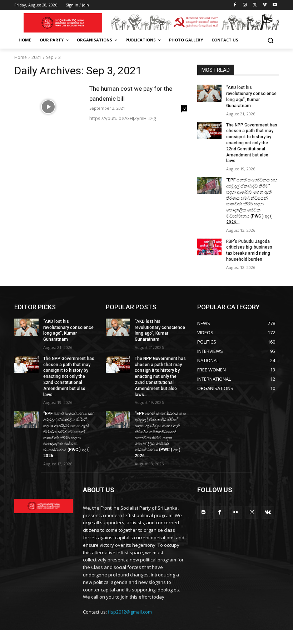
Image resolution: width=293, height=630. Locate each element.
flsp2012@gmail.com (130, 612)
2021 (36, 57)
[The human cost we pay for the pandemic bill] (48, 107)
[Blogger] (203, 512)
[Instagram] (245, 5)
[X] (255, 5)
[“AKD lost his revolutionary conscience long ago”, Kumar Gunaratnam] (209, 93)
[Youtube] (274, 5)
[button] (270, 40)
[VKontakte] (268, 512)
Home (20, 57)
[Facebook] (235, 5)
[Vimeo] (264, 5)
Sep (50, 57)
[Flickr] (235, 512)
